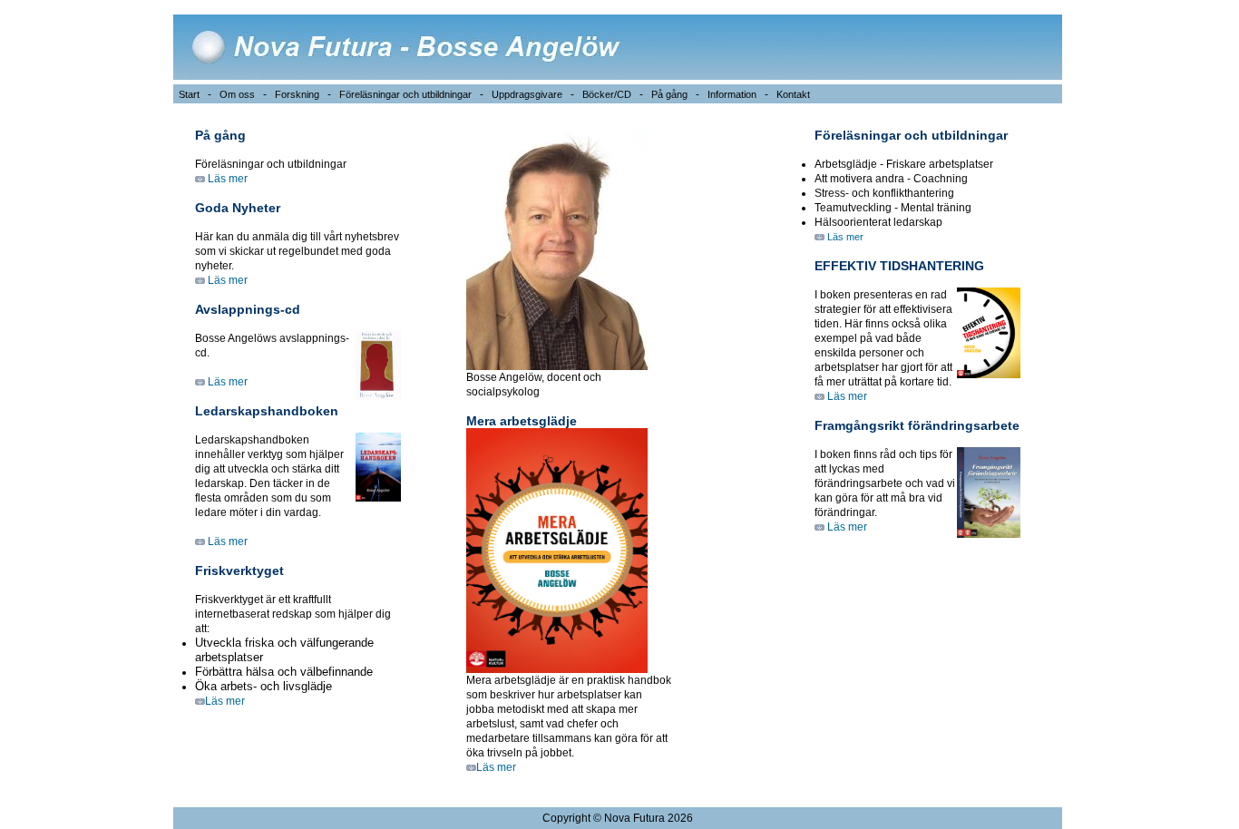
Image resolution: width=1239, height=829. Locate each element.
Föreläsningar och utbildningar (405, 94)
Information (731, 94)
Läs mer (226, 178)
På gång (669, 94)
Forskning (297, 94)
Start (189, 94)
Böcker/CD (606, 94)
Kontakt (793, 94)
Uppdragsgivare (527, 94)
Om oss (237, 94)
